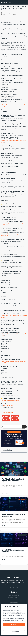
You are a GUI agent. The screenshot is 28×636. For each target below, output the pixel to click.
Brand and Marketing (14, 597)
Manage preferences (14, 631)
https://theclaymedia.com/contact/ (10, 400)
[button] (6, 416)
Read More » (4, 489)
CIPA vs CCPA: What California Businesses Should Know (13, 551)
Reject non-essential (14, 628)
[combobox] (11, 427)
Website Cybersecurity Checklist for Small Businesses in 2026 (13, 515)
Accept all (14, 624)
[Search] (24, 427)
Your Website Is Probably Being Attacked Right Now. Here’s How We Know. (13, 480)
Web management (14, 595)
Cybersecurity (14, 602)
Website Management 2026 (10, 14)
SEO (14, 599)
